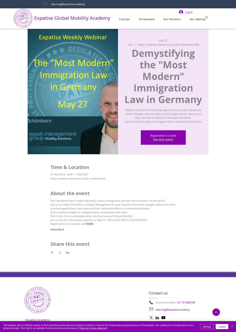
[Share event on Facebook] (51, 252)
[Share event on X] (59, 252)
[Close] (232, 326)
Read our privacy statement (93, 328)
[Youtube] (163, 317)
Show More (57, 229)
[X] (151, 317)
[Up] (216, 312)
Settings (207, 326)
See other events (163, 139)
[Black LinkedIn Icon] (157, 317)
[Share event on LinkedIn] (67, 252)
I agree (222, 326)
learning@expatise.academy (68, 4)
